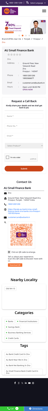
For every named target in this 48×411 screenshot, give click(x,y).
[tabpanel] (24, 27)
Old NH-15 (10, 288)
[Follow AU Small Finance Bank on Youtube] (29, 382)
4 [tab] (29, 35)
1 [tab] (19, 35)
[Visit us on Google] (18, 382)
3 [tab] (25, 35)
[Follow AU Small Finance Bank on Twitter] (22, 382)
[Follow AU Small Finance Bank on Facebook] (15, 382)
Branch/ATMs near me (11, 39)
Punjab (27, 39)
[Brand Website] (33, 382)
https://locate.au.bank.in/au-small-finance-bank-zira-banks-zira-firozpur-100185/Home (24, 211)
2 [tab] (22, 35)
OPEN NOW (28, 89)
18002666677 (28, 78)
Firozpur (37, 39)
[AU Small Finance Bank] (10, 11)
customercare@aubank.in (34, 83)
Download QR (15, 265)
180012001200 (29, 75)
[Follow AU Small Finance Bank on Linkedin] (26, 382)
